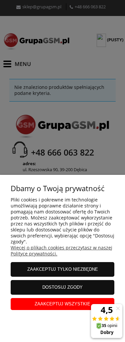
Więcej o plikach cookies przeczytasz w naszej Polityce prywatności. (61, 250)
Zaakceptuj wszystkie (62, 303)
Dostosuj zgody (62, 287)
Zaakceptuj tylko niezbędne (62, 269)
